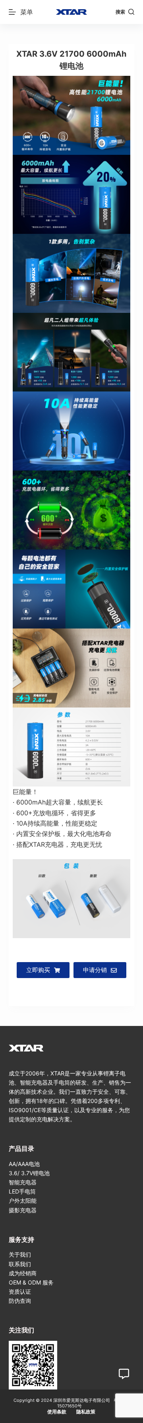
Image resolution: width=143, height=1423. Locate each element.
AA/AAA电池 (24, 1163)
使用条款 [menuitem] (56, 1412)
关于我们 (20, 1254)
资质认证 (20, 1291)
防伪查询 (20, 1300)
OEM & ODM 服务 (31, 1282)
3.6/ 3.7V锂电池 (29, 1173)
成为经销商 (23, 1273)
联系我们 (20, 1264)
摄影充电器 (23, 1210)
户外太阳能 (23, 1200)
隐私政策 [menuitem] (85, 1412)
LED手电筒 (22, 1191)
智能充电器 (23, 1182)
